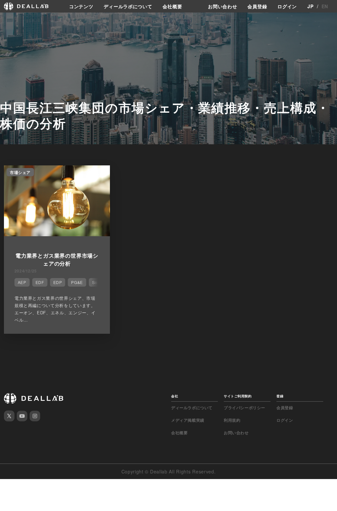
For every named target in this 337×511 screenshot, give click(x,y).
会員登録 (257, 6)
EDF (40, 282)
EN (325, 6)
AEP (22, 282)
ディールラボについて (128, 6)
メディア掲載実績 (187, 420)
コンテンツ (81, 6)
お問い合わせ (222, 6)
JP (310, 6)
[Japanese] (23, 20)
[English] (12, 20)
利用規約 (232, 420)
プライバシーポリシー (244, 408)
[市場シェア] (57, 234)
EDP (57, 282)
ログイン (287, 6)
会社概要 (172, 6)
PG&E (77, 282)
